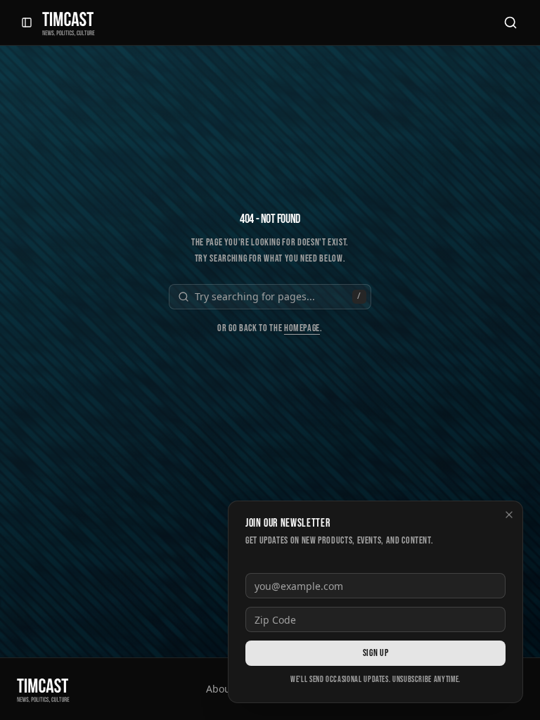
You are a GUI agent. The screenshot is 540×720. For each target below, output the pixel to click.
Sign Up (375, 653)
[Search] (510, 22)
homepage (302, 328)
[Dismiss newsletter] (509, 514)
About (220, 688)
